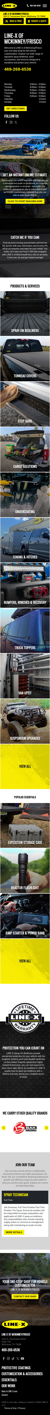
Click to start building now (25, 201)
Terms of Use (10, 1408)
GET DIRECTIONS (15, 108)
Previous (4, 1128)
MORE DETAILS (14, 1232)
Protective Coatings (16, 1367)
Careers (5, 1394)
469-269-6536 (17, 69)
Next (46, 1128)
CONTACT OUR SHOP (25, 1296)
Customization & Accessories (22, 1373)
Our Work (8, 1385)
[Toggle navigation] (44, 6)
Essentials (9, 1379)
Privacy (21, 1408)
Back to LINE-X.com (9, 1391)
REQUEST (38, 21)
